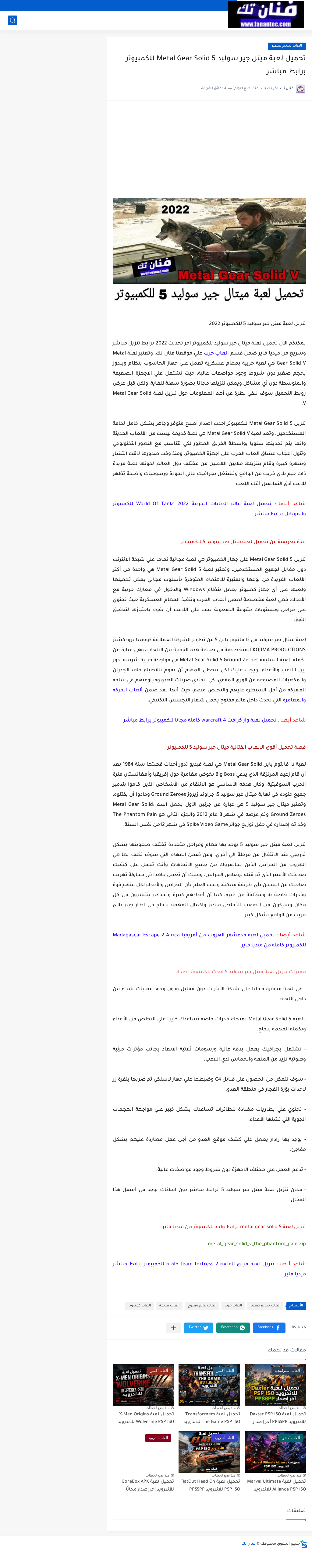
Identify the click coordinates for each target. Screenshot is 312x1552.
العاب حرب (233, 1306)
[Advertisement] (209, 152)
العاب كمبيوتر (139, 1306)
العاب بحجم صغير (287, 46)
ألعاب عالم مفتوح (202, 1306)
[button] (269, 1328)
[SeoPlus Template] (303, 1544)
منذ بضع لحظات (289, 1408)
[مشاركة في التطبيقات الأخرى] (173, 1328)
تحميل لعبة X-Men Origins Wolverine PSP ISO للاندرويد (146, 1418)
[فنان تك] (266, 14)
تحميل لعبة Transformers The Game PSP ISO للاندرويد (211, 1418)
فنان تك (248, 1544)
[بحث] (12, 20)
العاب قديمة (169, 1306)
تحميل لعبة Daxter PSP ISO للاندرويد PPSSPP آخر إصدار (278, 1418)
